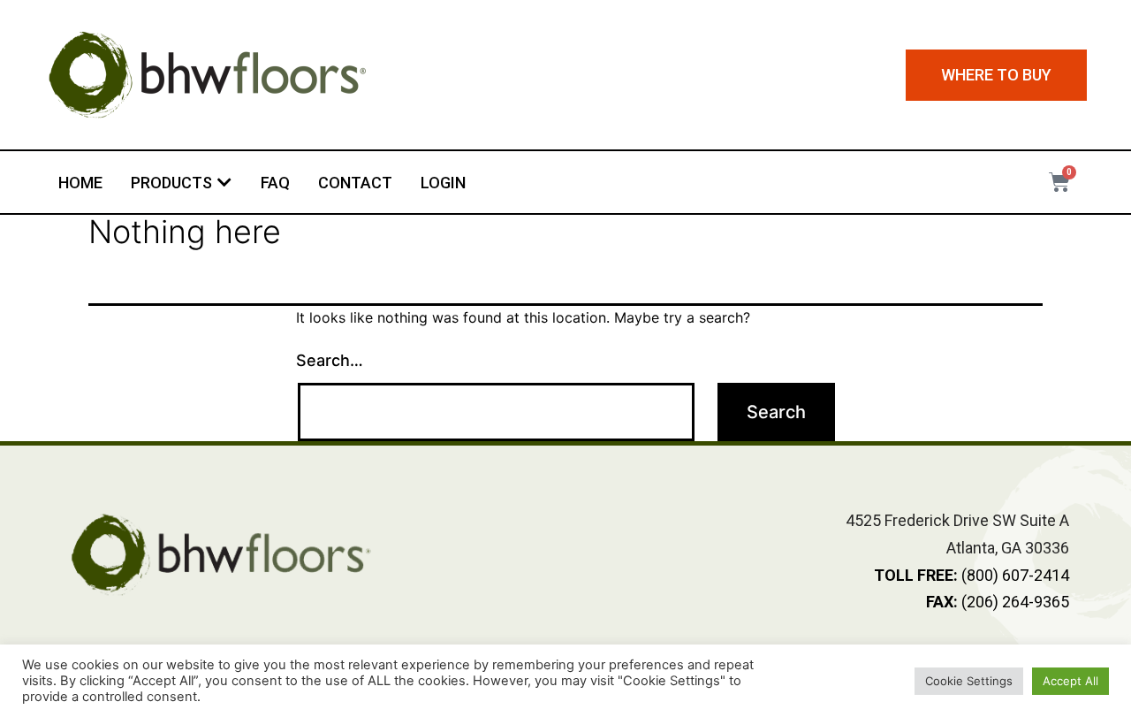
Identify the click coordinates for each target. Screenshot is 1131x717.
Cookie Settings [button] (969, 681)
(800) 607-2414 (971, 575)
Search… (329, 360)
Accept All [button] (1070, 681)
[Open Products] (224, 183)
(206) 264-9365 (997, 601)
